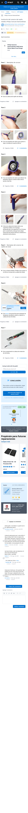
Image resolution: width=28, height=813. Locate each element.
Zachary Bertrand (8, 24)
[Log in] (25, 2)
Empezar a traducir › (14, 431)
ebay (17, 560)
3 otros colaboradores (19, 485)
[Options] (2, 15)
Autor (5, 485)
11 (12, 29)
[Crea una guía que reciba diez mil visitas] (16, 497)
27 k (4, 29)
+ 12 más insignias (15, 499)
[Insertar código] (9, 593)
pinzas (7, 313)
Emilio (6, 545)
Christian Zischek (9, 529)
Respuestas (14, 12)
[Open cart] (22, 2)
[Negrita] (4, 593)
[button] (18, 2)
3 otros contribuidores (19, 24)
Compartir (13, 530)
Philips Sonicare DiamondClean (12, 15)
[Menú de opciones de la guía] (26, 12)
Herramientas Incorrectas (21, 32)
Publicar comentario (19, 606)
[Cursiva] (6, 593)
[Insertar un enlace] (11, 593)
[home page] (9, 2)
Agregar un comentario (14, 365)
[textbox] (14, 599)
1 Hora (4, 32)
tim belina (7, 578)
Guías (7, 12)
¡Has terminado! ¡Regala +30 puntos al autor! (15, 393)
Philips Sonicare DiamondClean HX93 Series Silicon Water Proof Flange (15, 46)
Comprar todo (5, 442)
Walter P (7, 556)
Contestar (8, 530)
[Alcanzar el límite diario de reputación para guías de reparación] (19, 497)
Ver (23, 52)
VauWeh (7, 562)
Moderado (11, 32)
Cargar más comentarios (15, 586)
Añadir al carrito (11, 472)
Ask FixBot (13, 372)
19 (8, 29)
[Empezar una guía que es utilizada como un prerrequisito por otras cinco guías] (13, 497)
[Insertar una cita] (14, 593)
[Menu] (2, 2)
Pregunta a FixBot (9, 148)
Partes (2, 12)
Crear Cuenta (14, 8)
